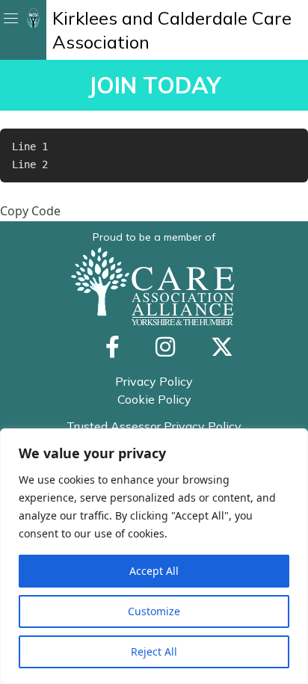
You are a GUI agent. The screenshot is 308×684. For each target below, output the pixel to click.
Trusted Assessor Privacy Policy (154, 426)
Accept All (154, 571)
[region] (154, 556)
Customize (154, 611)
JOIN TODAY (154, 85)
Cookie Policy (154, 399)
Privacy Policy (154, 381)
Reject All (154, 651)
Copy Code (30, 211)
